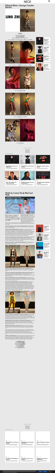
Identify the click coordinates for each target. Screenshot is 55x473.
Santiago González (22, 35)
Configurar (50, 471)
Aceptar (40, 471)
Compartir (27, 150)
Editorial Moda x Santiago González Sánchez (19, 6)
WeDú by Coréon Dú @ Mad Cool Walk (19, 194)
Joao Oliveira (22, 36)
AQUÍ (15, 472)
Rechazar (45, 471)
